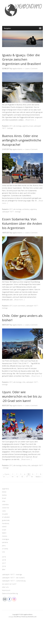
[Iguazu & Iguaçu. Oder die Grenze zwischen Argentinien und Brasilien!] (22, 102)
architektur (26, 209)
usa (3, 552)
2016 (4, 566)
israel (4, 530)
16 (22, 477)
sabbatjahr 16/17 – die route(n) (13, 578)
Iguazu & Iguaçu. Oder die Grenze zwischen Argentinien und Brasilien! (21, 59)
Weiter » (38, 477)
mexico (4, 536)
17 (27, 477)
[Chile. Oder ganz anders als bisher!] (22, 358)
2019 (4, 557)
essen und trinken (19, 306)
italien (4, 533)
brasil (31, 126)
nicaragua (5, 539)
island (4, 526)
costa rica (5, 508)
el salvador (6, 517)
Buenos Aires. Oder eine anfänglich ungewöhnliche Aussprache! (21, 140)
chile (23, 382)
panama (5, 542)
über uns (5, 587)
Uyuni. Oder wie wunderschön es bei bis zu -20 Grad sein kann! (22, 396)
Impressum (6, 590)
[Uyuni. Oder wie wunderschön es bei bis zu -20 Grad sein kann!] (22, 439)
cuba (4, 511)
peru (4, 545)
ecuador (5, 514)
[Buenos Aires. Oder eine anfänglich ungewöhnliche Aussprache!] (22, 183)
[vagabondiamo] (22, 20)
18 (32, 477)
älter (3, 569)
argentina (25, 126)
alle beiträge (17, 126)
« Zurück (6, 474)
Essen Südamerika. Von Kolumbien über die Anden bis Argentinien (22, 223)
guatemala (5, 520)
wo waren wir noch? (9, 584)
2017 (11, 126)
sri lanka (5, 549)
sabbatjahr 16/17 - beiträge (11, 212)
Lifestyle (11, 617)
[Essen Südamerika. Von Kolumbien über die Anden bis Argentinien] (22, 279)
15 (17, 477)
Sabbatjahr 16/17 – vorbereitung (13, 581)
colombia (5, 504)
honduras (5, 523)
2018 (4, 560)
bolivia (24, 465)
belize (4, 492)
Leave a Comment (31, 68)
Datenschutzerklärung (10, 593)
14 (12, 477)
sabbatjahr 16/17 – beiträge (12, 574)
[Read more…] (31, 120)
